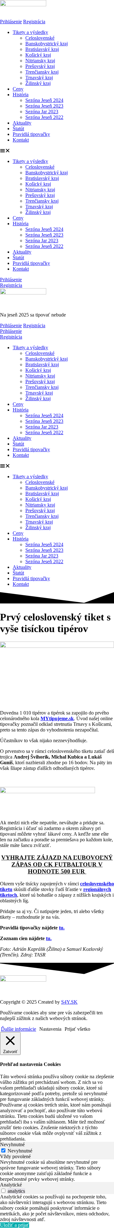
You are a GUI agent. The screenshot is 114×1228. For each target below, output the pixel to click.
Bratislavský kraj (42, 49)
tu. (62, 927)
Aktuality (22, 123)
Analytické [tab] (11, 1184)
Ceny (18, 89)
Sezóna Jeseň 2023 (44, 106)
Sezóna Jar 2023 (41, 111)
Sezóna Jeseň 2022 (44, 117)
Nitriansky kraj (40, 60)
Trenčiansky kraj (42, 72)
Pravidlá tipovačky (31, 134)
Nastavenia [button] (50, 1029)
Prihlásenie (11, 21)
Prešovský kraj (40, 66)
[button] (57, 151)
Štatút (18, 128)
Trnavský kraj (39, 77)
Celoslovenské (39, 38)
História (20, 94)
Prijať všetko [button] (77, 1029)
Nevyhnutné (20, 1150)
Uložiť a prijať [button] (14, 1225)
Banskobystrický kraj (46, 43)
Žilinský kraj (38, 83)
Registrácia (34, 21)
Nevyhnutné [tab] (12, 1144)
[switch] (3, 1191)
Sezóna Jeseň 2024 (44, 100)
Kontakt (21, 140)
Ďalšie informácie (18, 1029)
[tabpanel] (57, 1170)
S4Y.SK (69, 1002)
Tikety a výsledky (30, 32)
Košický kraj (38, 55)
